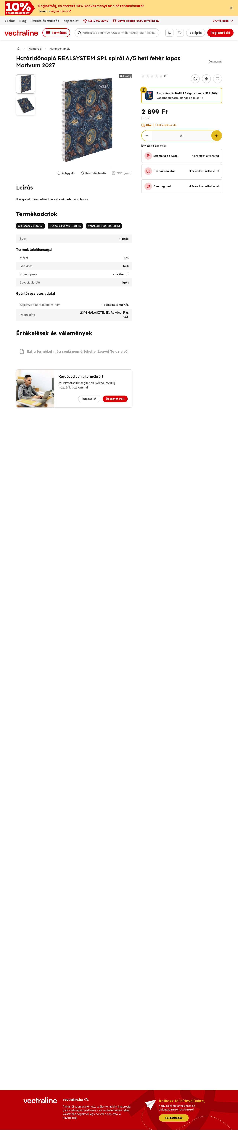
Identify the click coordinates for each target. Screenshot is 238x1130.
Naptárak (35, 48)
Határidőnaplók (60, 48)
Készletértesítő (95, 173)
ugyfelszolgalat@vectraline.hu (139, 20)
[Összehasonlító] (206, 78)
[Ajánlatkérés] (195, 78)
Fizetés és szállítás (45, 21)
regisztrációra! (61, 11)
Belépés (195, 33)
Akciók (9, 21)
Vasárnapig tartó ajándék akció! (178, 97)
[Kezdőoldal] (18, 48)
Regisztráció (220, 33)
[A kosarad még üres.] (169, 33)
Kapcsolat (71, 21)
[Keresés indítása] (79, 32)
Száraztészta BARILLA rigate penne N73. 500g (187, 93)
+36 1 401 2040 (98, 20)
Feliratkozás (174, 1118)
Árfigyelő (68, 173)
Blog (22, 21)
